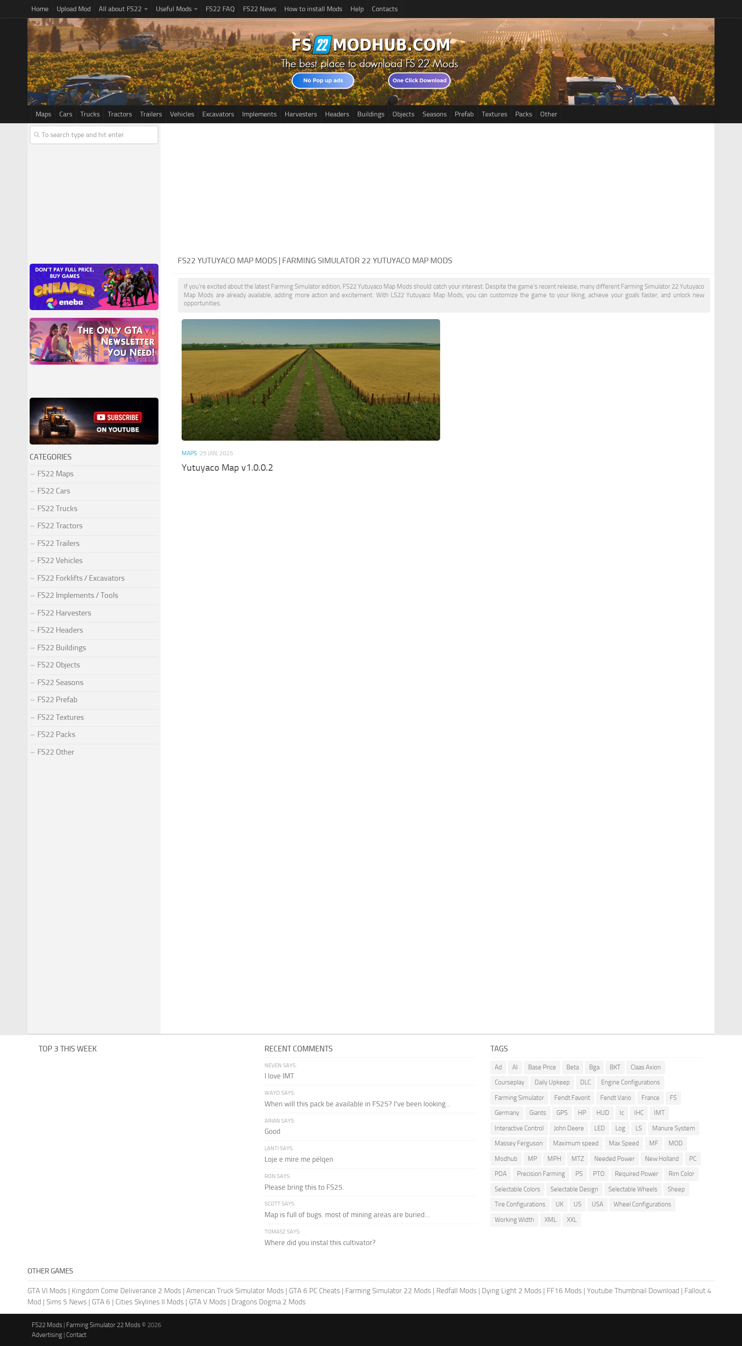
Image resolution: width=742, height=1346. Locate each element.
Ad (498, 1067)
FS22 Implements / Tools (77, 595)
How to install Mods (313, 9)
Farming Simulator (519, 1098)
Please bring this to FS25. (304, 1187)
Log (620, 1128)
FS (673, 1098)
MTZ (578, 1159)
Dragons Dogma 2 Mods (268, 1301)
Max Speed (624, 1143)
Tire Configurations (520, 1204)
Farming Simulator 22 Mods (388, 1290)
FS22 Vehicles (59, 560)
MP (532, 1159)
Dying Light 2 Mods (511, 1290)
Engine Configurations (630, 1082)
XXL (572, 1220)
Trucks (90, 114)
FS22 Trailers (58, 543)
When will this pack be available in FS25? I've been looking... (358, 1103)
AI (515, 1067)
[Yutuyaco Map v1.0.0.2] (311, 380)
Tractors (120, 114)
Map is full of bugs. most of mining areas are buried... (347, 1214)
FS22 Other (55, 752)
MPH (554, 1159)
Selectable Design (574, 1189)
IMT (659, 1113)
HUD (602, 1113)
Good (272, 1131)
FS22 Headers (60, 630)
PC (692, 1159)
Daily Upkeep (552, 1082)
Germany (507, 1113)
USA (597, 1204)
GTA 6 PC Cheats (314, 1290)
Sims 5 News (66, 1301)
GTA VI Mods (47, 1290)
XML (550, 1220)
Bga (594, 1067)
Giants (537, 1113)
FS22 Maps (55, 473)
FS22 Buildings (61, 647)
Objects (403, 114)
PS (579, 1174)
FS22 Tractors (59, 525)
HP (582, 1113)
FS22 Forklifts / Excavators (81, 578)
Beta (572, 1067)
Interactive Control (519, 1128)
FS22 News (259, 9)
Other (548, 114)
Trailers (151, 114)
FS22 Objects (58, 665)
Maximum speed (576, 1143)
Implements (259, 114)
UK (559, 1204)
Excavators (218, 114)
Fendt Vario (615, 1098)
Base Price (542, 1067)
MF (653, 1143)
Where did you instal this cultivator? (320, 1242)
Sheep (676, 1189)
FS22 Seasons (60, 682)
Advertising (47, 1335)
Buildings (370, 114)
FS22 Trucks (57, 508)
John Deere (569, 1128)
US (577, 1204)
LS (639, 1128)
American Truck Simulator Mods (235, 1290)
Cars (65, 114)
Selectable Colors (517, 1189)
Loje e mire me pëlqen (299, 1159)
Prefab (464, 114)
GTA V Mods (207, 1301)
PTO (599, 1174)
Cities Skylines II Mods (150, 1301)
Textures (494, 114)
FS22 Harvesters (64, 613)
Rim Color (681, 1174)
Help (357, 9)
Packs (523, 114)
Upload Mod (74, 9)
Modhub (506, 1159)
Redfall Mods (456, 1290)
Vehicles (182, 114)
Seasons (435, 114)
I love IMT (279, 1076)
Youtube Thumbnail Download (633, 1290)
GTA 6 (101, 1301)
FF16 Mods (564, 1290)
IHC (639, 1113)
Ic (622, 1113)
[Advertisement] (444, 188)
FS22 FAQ (220, 9)
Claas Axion (646, 1067)
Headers (337, 114)
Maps (43, 114)
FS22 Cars (53, 491)
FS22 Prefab (57, 699)
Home (40, 9)
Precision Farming (541, 1174)
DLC (585, 1082)
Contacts (385, 9)
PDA (501, 1174)
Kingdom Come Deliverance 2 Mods (126, 1290)
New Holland (662, 1159)
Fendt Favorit (572, 1098)
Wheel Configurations (642, 1204)
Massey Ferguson (519, 1143)
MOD (676, 1143)
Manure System (673, 1128)
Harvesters (301, 114)
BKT (615, 1067)
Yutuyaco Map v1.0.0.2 (227, 467)
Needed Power (614, 1159)
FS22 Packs (56, 734)
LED (599, 1128)
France (651, 1098)
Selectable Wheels (632, 1189)
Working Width (514, 1220)
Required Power (636, 1174)
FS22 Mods (47, 1325)
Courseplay (509, 1082)
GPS (562, 1113)
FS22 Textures (60, 717)
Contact (76, 1335)
